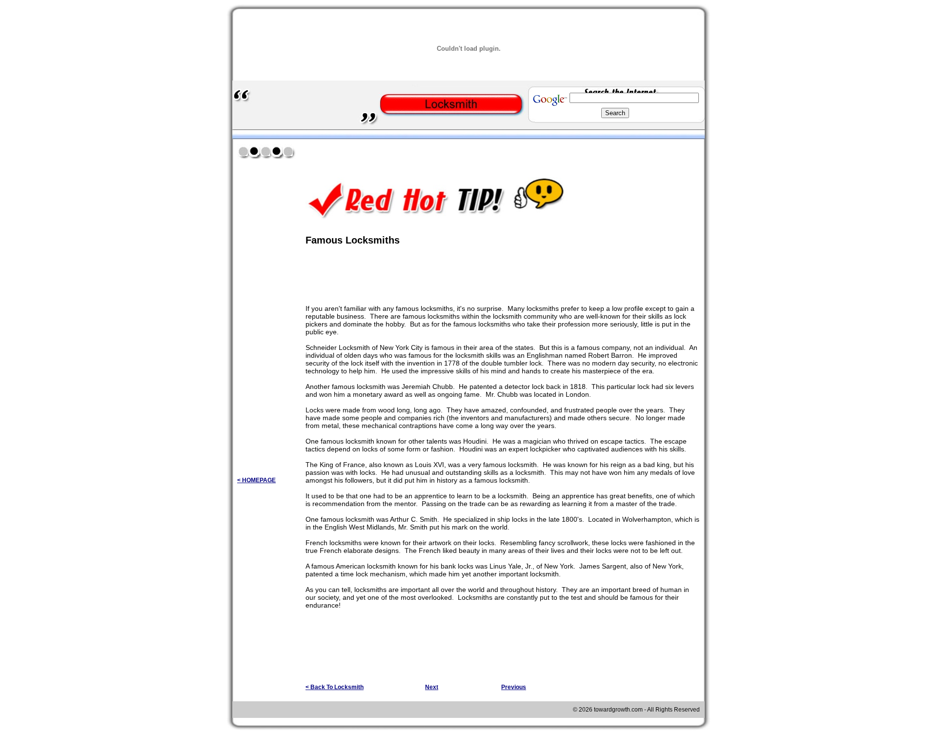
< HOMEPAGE (256, 480)
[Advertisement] (420, 150)
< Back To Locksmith (335, 687)
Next (431, 687)
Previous (513, 687)
